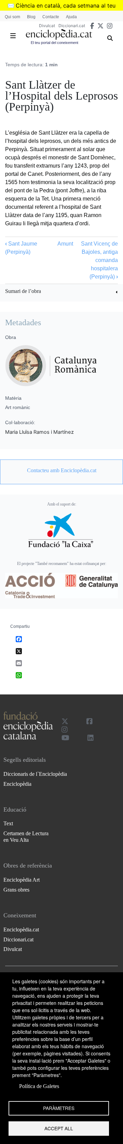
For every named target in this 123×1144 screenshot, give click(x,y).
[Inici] (59, 34)
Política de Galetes (39, 1086)
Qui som (12, 16)
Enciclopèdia (17, 784)
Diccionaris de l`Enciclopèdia (35, 774)
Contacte (50, 16)
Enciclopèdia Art (21, 880)
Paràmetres (58, 1108)
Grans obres (16, 890)
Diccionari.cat (71, 25)
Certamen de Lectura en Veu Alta (26, 836)
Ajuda (71, 16)
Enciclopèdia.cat (21, 929)
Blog (31, 16)
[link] (61, 292)
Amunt (65, 244)
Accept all (58, 1128)
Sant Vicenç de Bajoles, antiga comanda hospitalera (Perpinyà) (99, 260)
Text (8, 823)
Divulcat (47, 25)
